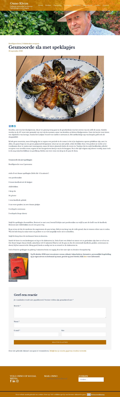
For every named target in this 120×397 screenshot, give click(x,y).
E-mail (17, 330)
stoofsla (12, 280)
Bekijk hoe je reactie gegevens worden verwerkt (68, 351)
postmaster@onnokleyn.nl (57, 378)
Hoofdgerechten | (15, 43)
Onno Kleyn (19, 3)
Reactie (17, 306)
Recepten (77, 5)
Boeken (48, 5)
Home (40, 5)
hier (85, 256)
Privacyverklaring (97, 394)
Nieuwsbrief (87, 5)
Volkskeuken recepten (30, 43)
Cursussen (57, 5)
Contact (106, 5)
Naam (16, 321)
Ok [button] (89, 394)
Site (62, 330)
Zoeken (97, 5)
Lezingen (67, 5)
